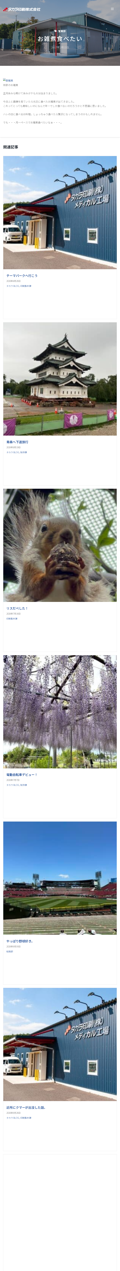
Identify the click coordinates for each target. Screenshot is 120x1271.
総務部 (9, 951)
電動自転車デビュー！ (22, 774)
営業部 (62, 31)
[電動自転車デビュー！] (60, 767)
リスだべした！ (17, 608)
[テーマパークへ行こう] (60, 268)
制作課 (23, 452)
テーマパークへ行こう (22, 275)
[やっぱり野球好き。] (60, 934)
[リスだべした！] (60, 601)
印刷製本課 (25, 285)
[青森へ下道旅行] (60, 434)
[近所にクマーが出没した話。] (60, 1100)
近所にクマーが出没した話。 (26, 1107)
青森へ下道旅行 (17, 442)
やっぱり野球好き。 (20, 941)
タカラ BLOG (12, 285)
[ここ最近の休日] (60, 1266)
